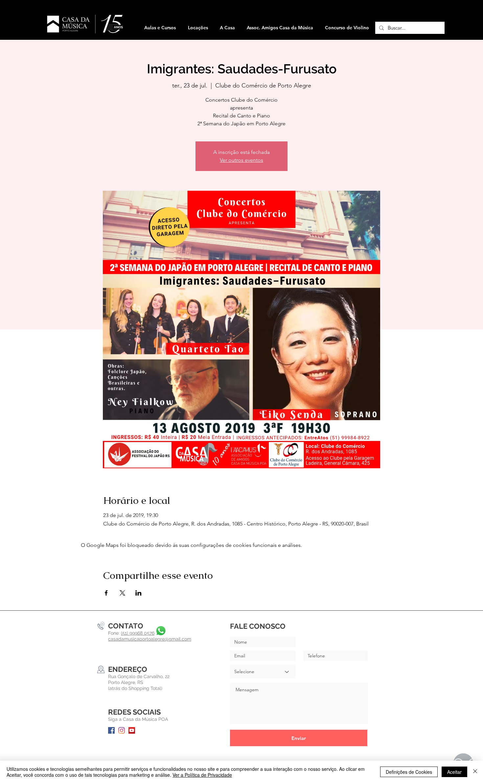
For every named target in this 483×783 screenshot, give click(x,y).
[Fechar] (475, 772)
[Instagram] (121, 730)
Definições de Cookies (409, 772)
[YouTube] (131, 730)
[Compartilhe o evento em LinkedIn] (138, 593)
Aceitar (454, 772)
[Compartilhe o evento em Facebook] (106, 593)
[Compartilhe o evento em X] (122, 593)
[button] (198, 27)
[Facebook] (111, 730)
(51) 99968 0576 (137, 633)
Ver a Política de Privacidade (202, 774)
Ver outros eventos (241, 160)
